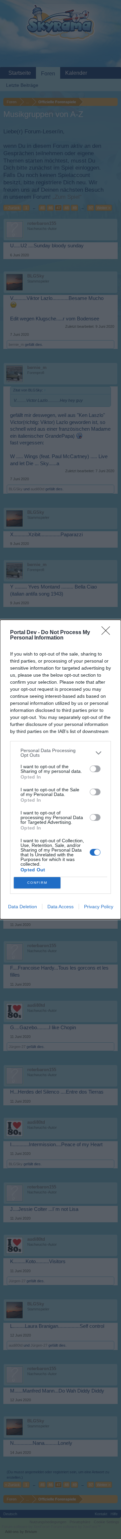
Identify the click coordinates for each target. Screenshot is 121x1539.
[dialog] (60, 769)
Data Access (60, 906)
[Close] (108, 632)
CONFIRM (37, 882)
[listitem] (60, 752)
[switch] (95, 768)
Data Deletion (22, 906)
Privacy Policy (98, 906)
